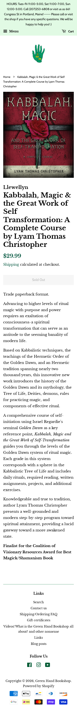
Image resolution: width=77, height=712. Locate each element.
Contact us (39, 608)
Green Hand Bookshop (53, 681)
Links (38, 638)
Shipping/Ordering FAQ (38, 614)
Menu (13, 31)
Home (6, 76)
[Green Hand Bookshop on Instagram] (38, 666)
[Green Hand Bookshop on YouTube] (47, 666)
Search (38, 602)
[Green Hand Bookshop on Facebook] (29, 666)
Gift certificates (38, 620)
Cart (71, 31)
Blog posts (38, 644)
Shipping (11, 264)
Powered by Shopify (38, 686)
